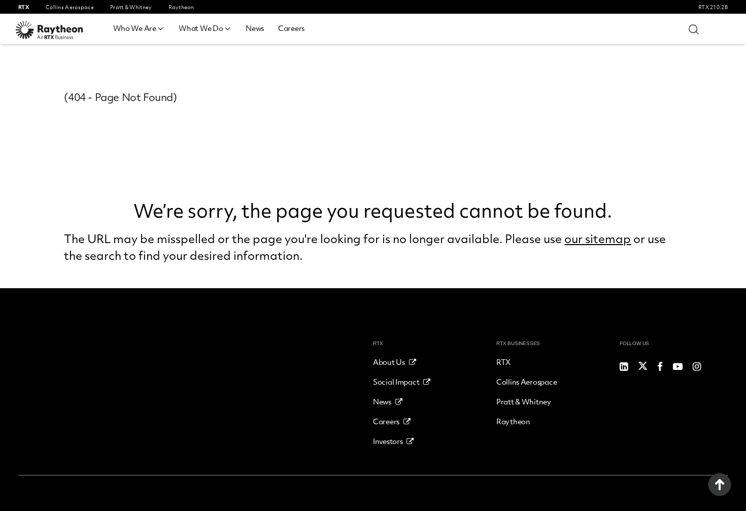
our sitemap (597, 238)
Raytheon (513, 421)
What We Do (201, 28)
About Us (389, 362)
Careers (291, 28)
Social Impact (396, 382)
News (255, 28)
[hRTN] (56, 30)
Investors (387, 441)
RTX (503, 362)
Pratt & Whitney (523, 401)
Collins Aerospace (526, 382)
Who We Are (134, 28)
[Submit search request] (693, 29)
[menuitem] (139, 27)
